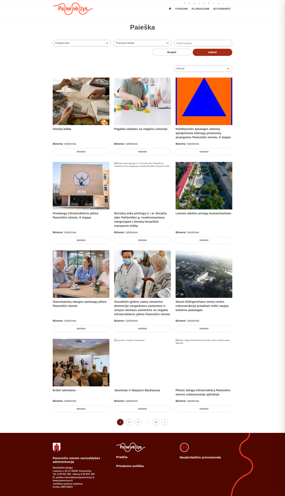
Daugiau (81, 152)
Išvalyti (171, 52)
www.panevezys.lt (63, 480)
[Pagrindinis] (170, 8)
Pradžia (122, 457)
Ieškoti (212, 52)
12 (156, 422)
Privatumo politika (130, 466)
